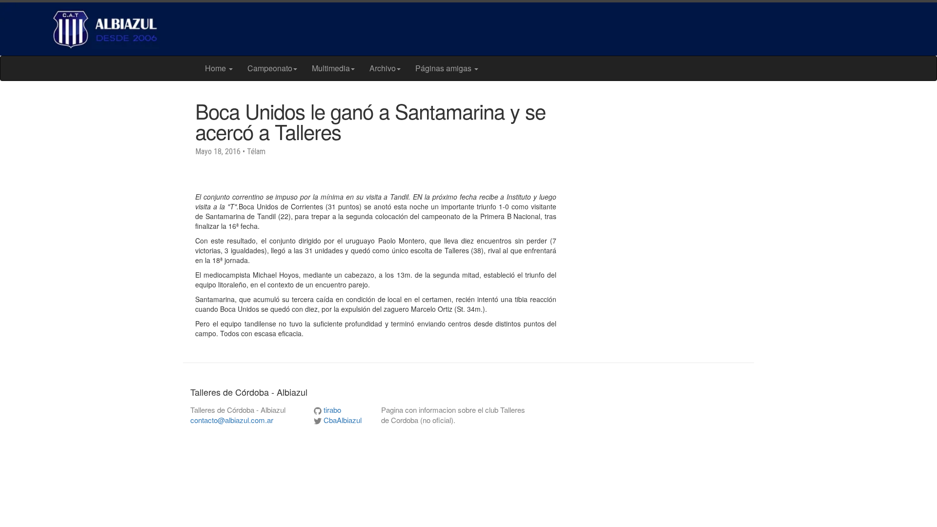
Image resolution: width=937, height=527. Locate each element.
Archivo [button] (382, 68)
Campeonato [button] (269, 68)
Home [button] (216, 68)
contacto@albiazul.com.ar (231, 420)
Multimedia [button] (331, 68)
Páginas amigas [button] (444, 68)
